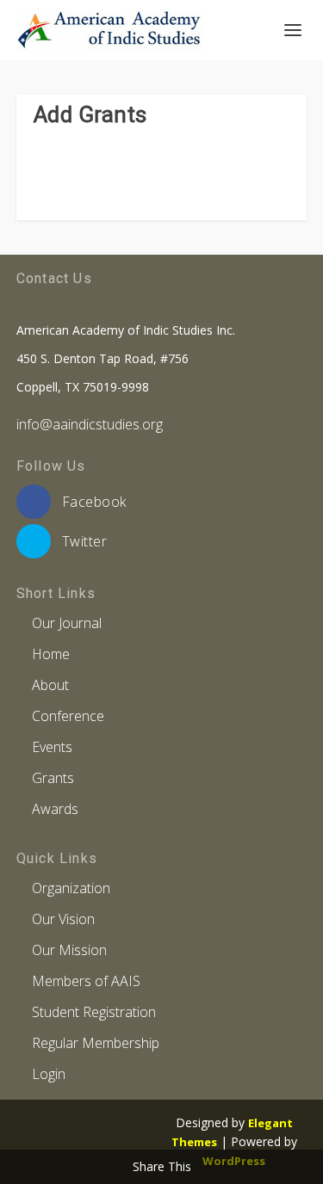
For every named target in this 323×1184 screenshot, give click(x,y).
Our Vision (63, 919)
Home (51, 653)
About (50, 684)
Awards (55, 808)
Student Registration (94, 1011)
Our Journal (67, 623)
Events (52, 746)
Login (48, 1073)
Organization (71, 888)
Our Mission (69, 949)
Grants (53, 777)
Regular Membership (95, 1042)
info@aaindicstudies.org (89, 424)
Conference (68, 715)
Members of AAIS (86, 980)
